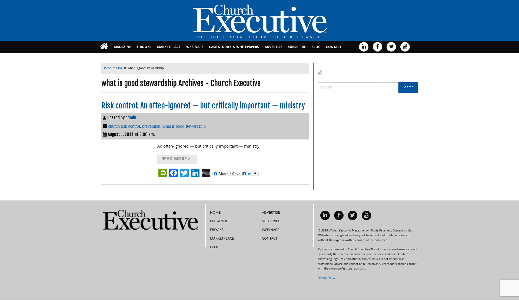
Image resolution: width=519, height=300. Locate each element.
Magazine (122, 47)
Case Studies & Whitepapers (234, 47)
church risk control (124, 126)
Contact (333, 47)
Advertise (273, 47)
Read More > (176, 159)
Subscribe (297, 47)
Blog (316, 47)
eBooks (217, 230)
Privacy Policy (326, 278)
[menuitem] (104, 47)
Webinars (195, 47)
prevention (151, 126)
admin (130, 117)
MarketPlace (169, 47)
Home (215, 213)
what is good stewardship (184, 126)
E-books (144, 47)
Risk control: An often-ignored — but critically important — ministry (203, 105)
